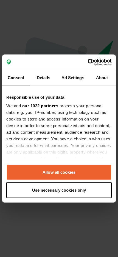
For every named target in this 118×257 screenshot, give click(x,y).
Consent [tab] (16, 77)
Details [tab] (43, 77)
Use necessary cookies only (59, 190)
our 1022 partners (40, 105)
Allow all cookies (59, 172)
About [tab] (102, 77)
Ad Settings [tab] (72, 77)
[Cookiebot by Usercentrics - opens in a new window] (88, 62)
